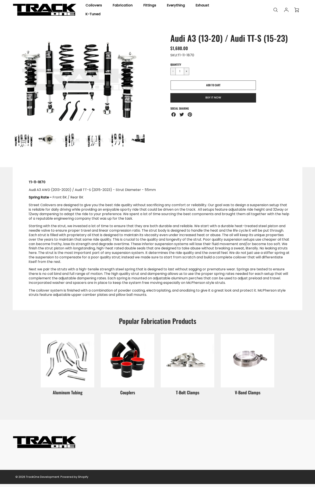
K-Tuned (93, 14)
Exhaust (202, 5)
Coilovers (94, 5)
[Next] (148, 79)
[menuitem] (93, 5)
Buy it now (213, 97)
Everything (176, 5)
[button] (213, 85)
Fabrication (123, 5)
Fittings (149, 5)
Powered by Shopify (74, 477)
